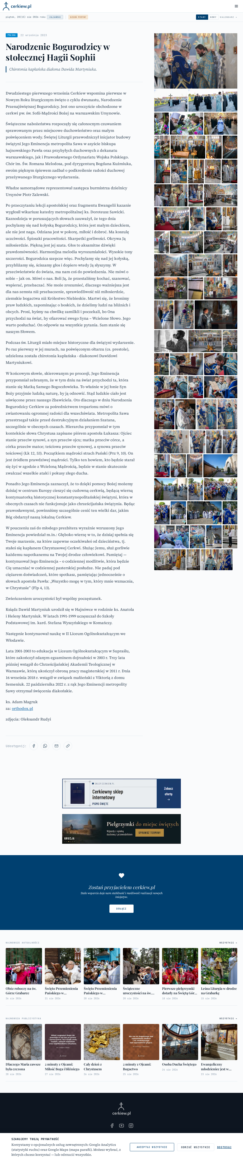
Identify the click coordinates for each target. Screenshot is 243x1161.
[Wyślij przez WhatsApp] (45, 746)
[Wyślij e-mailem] (56, 746)
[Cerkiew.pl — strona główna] (17, 6)
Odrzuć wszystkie (195, 1147)
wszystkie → (228, 942)
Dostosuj (224, 1147)
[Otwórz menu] (236, 6)
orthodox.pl (22, 708)
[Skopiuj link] (68, 746)
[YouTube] (121, 1125)
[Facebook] (112, 1125)
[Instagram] (131, 1125)
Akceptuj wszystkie (152, 1147)
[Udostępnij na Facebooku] (33, 746)
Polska (12, 35)
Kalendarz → (228, 17)
